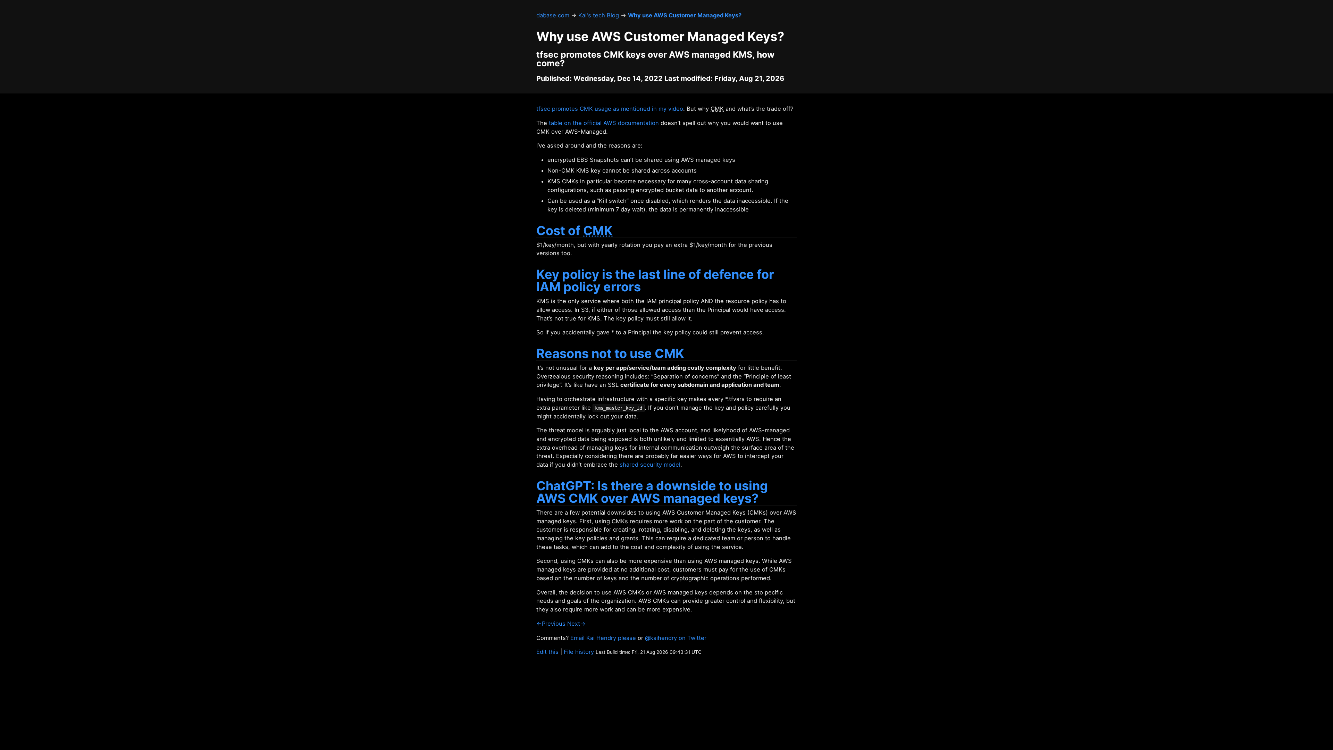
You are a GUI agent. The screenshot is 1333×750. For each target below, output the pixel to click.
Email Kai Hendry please (603, 637)
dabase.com (552, 15)
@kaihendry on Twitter (675, 637)
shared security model (650, 464)
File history (579, 651)
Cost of (574, 230)
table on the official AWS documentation (604, 122)
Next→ (576, 623)
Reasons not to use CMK (610, 353)
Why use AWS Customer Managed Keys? (684, 15)
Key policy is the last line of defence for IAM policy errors (655, 280)
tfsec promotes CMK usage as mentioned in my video (609, 108)
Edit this (547, 651)
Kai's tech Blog (598, 15)
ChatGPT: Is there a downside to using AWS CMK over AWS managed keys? (652, 492)
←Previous (550, 623)
